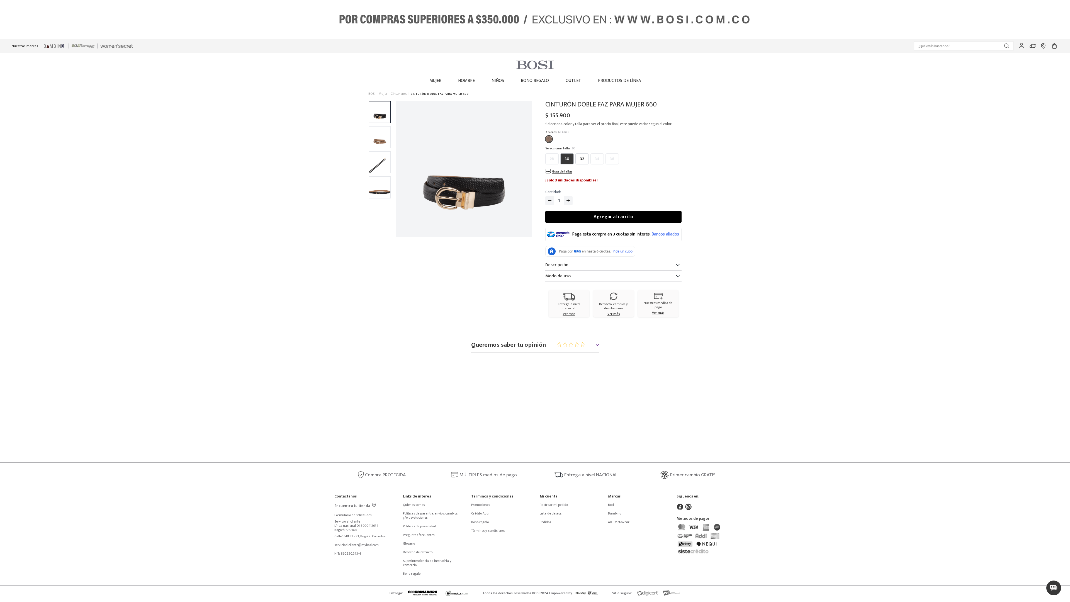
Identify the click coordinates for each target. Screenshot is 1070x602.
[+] (568, 200)
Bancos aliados (665, 234)
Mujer (383, 93)
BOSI (372, 93)
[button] (964, 46)
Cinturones (399, 93)
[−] (549, 200)
